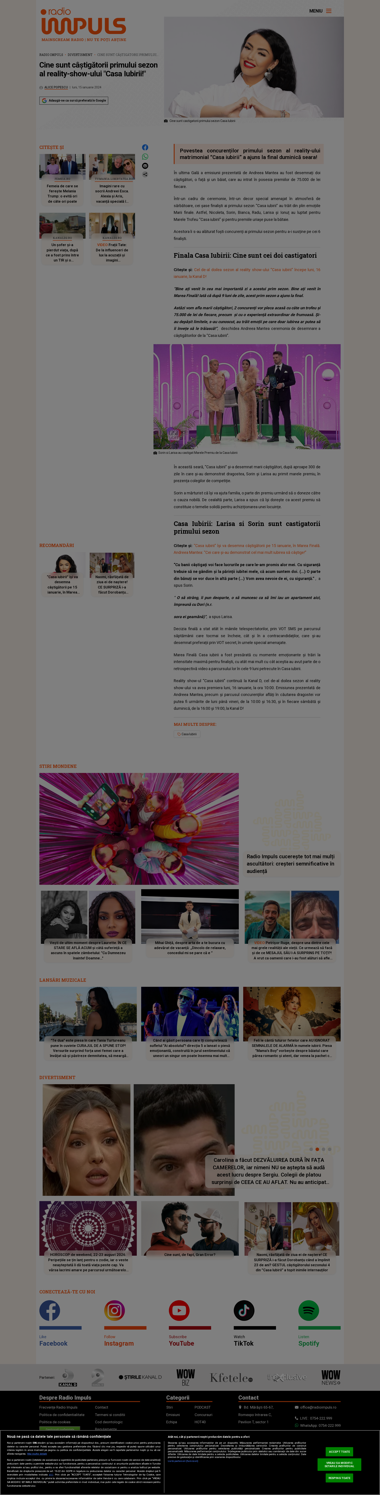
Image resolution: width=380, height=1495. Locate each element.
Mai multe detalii (37, 1453)
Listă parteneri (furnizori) (183, 1461)
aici (51, 1474)
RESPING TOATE (340, 1477)
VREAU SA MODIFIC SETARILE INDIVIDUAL (339, 1464)
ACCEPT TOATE (339, 1451)
